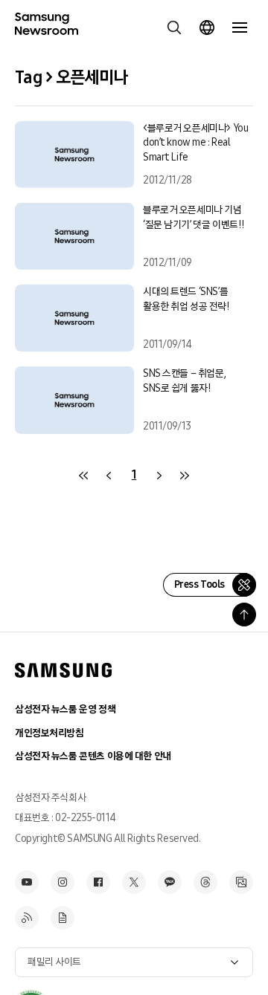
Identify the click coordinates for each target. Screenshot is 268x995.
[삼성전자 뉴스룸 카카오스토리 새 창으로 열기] (170, 882)
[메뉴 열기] (239, 27)
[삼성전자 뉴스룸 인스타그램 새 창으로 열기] (62, 882)
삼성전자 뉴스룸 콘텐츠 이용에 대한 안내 (93, 756)
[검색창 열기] (174, 27)
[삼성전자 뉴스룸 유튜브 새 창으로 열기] (27, 882)
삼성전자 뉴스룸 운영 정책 (65, 709)
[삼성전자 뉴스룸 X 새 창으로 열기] (134, 882)
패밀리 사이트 (54, 962)
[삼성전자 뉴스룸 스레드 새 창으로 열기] (205, 882)
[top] (244, 614)
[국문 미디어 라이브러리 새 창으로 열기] (241, 882)
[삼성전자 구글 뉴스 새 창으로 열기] (62, 918)
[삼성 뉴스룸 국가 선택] (207, 27)
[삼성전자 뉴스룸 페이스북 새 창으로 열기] (98, 882)
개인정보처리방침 (49, 733)
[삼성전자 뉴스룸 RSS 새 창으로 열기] (27, 918)
